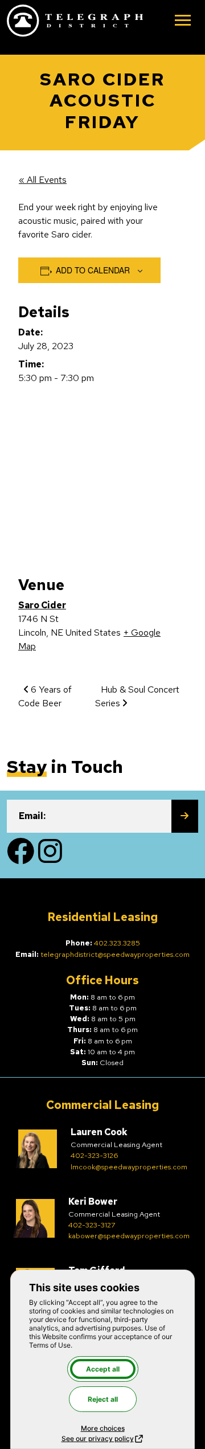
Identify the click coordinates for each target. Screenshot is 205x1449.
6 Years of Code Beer (45, 696)
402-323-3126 (94, 1155)
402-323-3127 (92, 1225)
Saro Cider (42, 605)
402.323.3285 (117, 943)
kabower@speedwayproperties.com (129, 1236)
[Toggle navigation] (182, 21)
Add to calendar (93, 270)
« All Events (43, 180)
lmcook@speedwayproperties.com (129, 1167)
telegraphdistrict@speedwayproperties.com (115, 954)
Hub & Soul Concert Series (137, 696)
